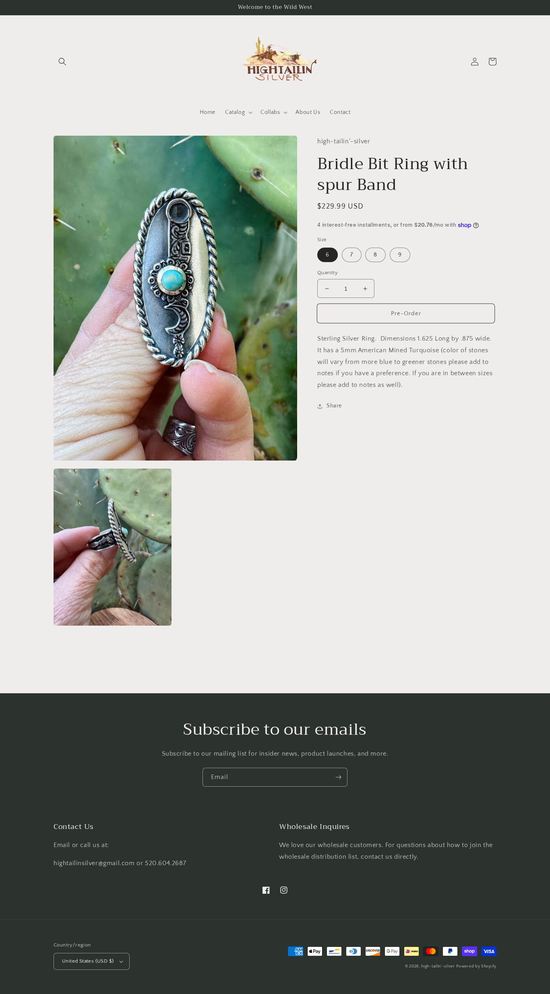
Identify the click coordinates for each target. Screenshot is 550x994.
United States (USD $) (88, 961)
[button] (62, 61)
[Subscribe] (338, 777)
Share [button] (334, 406)
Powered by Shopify (476, 966)
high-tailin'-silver (438, 966)
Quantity (327, 272)
